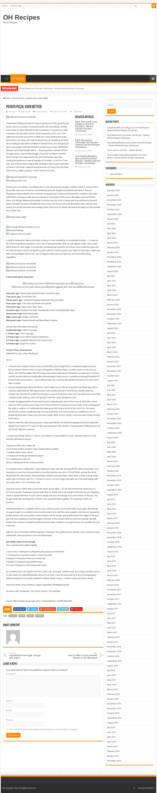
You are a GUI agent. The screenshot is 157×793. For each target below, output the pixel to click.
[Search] (154, 6)
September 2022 (114, 323)
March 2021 (112, 404)
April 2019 (111, 513)
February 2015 (113, 751)
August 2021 (112, 380)
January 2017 (113, 642)
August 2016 (112, 666)
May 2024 (111, 233)
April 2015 (111, 742)
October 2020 (113, 428)
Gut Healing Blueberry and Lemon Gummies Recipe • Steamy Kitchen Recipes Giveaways (56, 88)
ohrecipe (12, 112)
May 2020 (111, 452)
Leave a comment (60, 112)
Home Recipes (18, 78)
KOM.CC (151, 788)
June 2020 (111, 447)
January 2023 (113, 304)
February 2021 (113, 409)
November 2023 (114, 262)
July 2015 (111, 727)
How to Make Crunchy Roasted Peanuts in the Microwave (82, 655)
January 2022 (113, 361)
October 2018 (113, 542)
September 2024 (114, 214)
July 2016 (111, 670)
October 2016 (113, 656)
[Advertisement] (78, 48)
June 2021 (111, 390)
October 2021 (113, 376)
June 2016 (111, 675)
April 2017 (111, 628)
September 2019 (114, 490)
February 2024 (113, 247)
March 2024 (112, 243)
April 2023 (111, 290)
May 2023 (111, 285)
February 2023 (113, 300)
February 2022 (113, 357)
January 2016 (113, 699)
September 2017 (114, 604)
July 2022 (111, 333)
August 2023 (112, 271)
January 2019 (113, 528)
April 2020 (111, 456)
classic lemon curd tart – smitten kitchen (124, 150)
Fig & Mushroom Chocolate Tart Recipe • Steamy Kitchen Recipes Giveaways (87, 143)
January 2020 (113, 471)
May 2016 (111, 680)
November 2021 (114, 371)
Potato (40, 616)
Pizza (30, 616)
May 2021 (111, 395)
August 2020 (112, 437)
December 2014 (114, 761)
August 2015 (112, 723)
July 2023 (111, 276)
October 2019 (113, 485)
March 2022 (112, 352)
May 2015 (111, 737)
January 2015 (113, 756)
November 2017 (114, 594)
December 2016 (114, 647)
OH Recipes (21, 17)
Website (9, 720)
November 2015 (114, 708)
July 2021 (111, 385)
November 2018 (114, 537)
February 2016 (113, 694)
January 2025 (113, 195)
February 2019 (113, 523)
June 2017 (111, 618)
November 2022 (114, 314)
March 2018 (112, 575)
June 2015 (111, 732)
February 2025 (113, 190)
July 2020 (111, 442)
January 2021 (113, 414)
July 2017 (111, 613)
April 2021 (111, 399)
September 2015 (114, 718)
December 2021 (114, 366)
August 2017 (112, 609)
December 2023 (114, 257)
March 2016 (112, 689)
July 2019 (111, 499)
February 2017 (113, 637)
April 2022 (111, 347)
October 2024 (113, 209)
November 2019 (114, 480)
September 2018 (114, 547)
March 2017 (112, 632)
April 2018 (111, 570)
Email (9, 710)
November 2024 (114, 205)
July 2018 (111, 556)
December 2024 (114, 200)
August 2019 (112, 494)
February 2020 (113, 466)
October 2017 (113, 599)
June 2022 (111, 338)
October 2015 (113, 713)
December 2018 (114, 532)
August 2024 (112, 219)
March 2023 (112, 295)
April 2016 (111, 685)
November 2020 (114, 423)
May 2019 (111, 509)
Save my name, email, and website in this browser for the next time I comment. (43, 729)
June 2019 (111, 504)
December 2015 (114, 704)
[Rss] (135, 6)
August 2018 (112, 551)
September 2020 (114, 433)
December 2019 (114, 475)
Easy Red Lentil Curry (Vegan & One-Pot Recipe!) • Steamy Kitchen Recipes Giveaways (86, 126)
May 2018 (111, 566)
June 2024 (111, 228)
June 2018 (111, 561)
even (22, 616)
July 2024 (111, 224)
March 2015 (112, 746)
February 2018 (113, 580)
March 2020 (112, 461)
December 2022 (114, 309)
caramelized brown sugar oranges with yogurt (25, 655)
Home (4, 6)
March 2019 (112, 518)
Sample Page (15, 6)
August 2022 (112, 328)
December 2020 (114, 418)
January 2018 (113, 585)
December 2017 (114, 590)
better (13, 616)
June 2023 (111, 281)
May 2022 (111, 342)
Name (9, 701)
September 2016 (114, 661)
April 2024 (111, 238)
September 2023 (114, 266)
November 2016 (114, 651)
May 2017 (111, 623)
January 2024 (113, 252)
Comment (11, 674)
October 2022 (113, 319)
